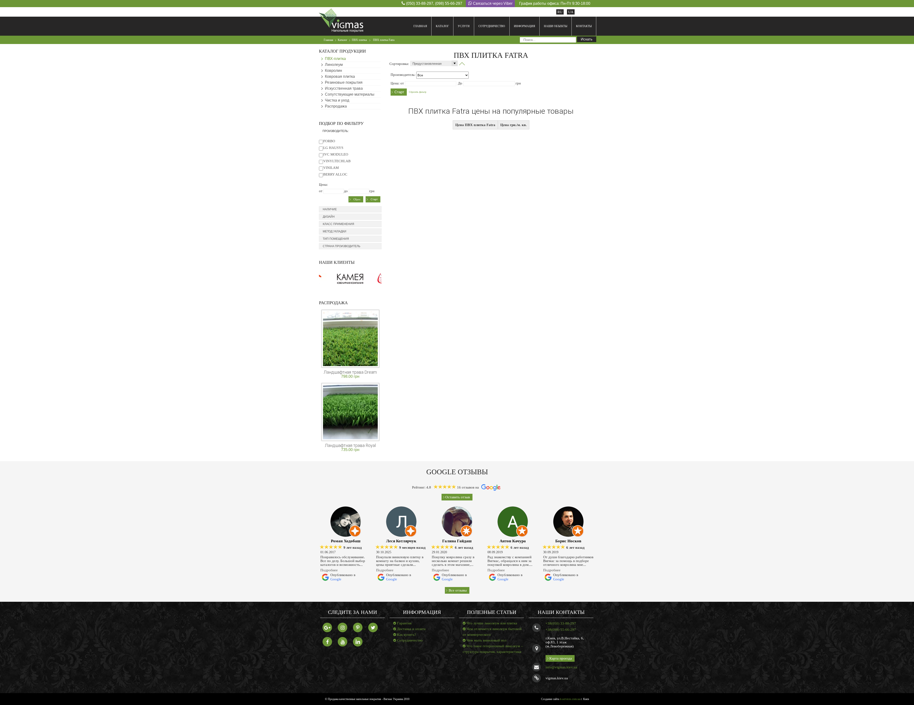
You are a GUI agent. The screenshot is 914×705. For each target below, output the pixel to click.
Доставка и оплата (411, 629)
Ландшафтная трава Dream (350, 372)
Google (335, 579)
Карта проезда (560, 658)
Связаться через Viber (492, 3)
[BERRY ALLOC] (321, 174)
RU (559, 12)
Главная (420, 26)
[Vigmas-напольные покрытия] (341, 20)
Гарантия (404, 623)
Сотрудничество (491, 26)
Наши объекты (555, 26)
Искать (586, 39)
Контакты (584, 26)
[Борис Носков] (568, 521)
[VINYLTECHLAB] (321, 161)
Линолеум (334, 65)
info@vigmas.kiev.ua (561, 667)
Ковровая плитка (340, 76)
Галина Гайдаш (457, 541)
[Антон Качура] (512, 521)
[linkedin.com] (358, 641)
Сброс (357, 199)
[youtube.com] (342, 641)
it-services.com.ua (570, 699)
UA (570, 12)
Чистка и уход (337, 100)
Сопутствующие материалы (349, 94)
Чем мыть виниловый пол (486, 640)
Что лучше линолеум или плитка (492, 623)
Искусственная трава (344, 88)
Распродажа (336, 106)
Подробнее (329, 570)
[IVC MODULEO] (321, 154)
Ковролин (333, 71)
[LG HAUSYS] (321, 148)
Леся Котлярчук (401, 541)
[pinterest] (358, 627)
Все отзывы (458, 590)
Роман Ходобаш (345, 541)
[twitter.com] (373, 627)
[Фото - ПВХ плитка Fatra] (462, 63)
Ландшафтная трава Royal (350, 445)
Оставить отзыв (457, 497)
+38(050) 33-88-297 (561, 623)
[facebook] (327, 641)
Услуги (464, 26)
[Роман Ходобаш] (345, 521)
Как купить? (406, 634)
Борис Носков (568, 541)
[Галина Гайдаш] (457, 521)
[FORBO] (321, 141)
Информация (524, 26)
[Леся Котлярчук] (401, 521)
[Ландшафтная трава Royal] (350, 411)
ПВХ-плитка (335, 59)
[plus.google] (327, 627)
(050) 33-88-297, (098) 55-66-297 (434, 3)
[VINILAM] (321, 168)
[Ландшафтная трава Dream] (350, 338)
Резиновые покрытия (344, 82)
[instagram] (342, 627)
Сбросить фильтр (417, 92)
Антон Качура (513, 541)
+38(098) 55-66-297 (561, 630)
